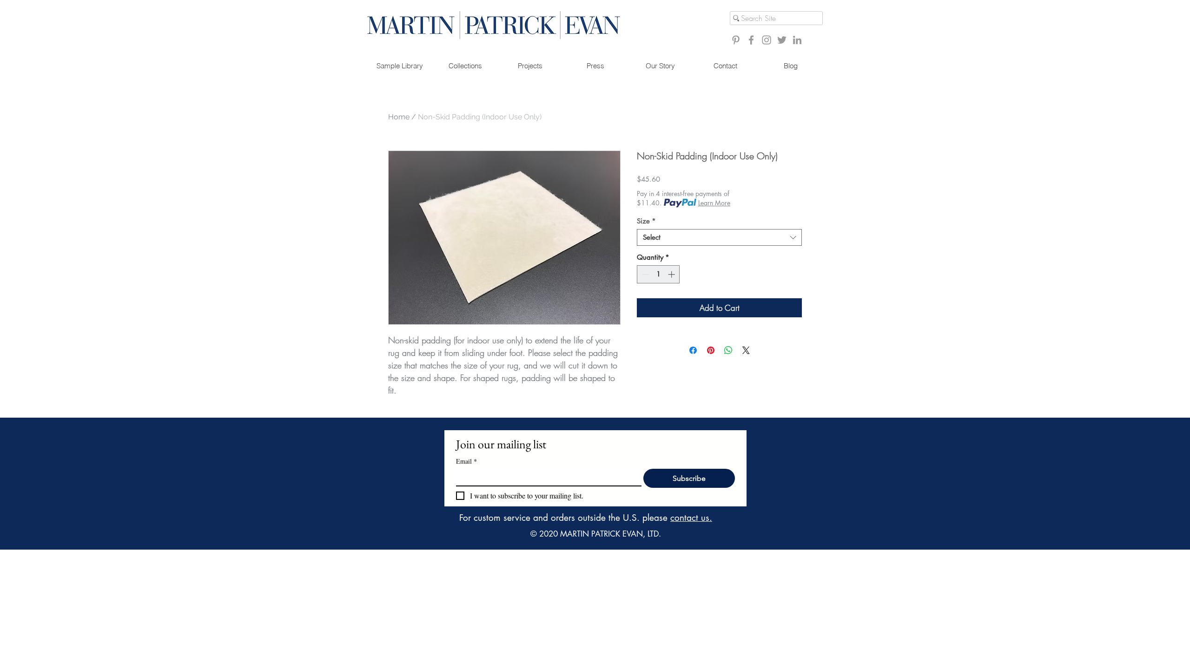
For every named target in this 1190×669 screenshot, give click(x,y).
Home (399, 116)
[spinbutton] (658, 274)
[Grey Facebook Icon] (751, 40)
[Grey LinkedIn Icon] (797, 40)
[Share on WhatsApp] (728, 350)
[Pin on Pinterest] (710, 350)
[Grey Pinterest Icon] (736, 40)
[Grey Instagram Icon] (766, 40)
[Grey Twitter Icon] (782, 40)
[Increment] (672, 274)
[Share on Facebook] (693, 350)
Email (466, 461)
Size (646, 221)
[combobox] (719, 237)
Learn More (714, 202)
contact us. (691, 518)
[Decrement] (644, 274)
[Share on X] (746, 350)
